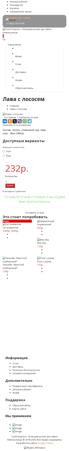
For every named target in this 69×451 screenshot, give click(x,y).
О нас (15, 363)
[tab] (34, 204)
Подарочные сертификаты (27, 386)
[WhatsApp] (24, 121)
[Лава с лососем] (13, 114)
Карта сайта (19, 408)
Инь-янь (41, 242)
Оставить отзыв (34, 212)
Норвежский (44, 224)
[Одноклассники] (10, 121)
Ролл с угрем (44, 261)
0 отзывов (10, 117)
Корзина (14, 8)
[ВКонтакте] (5, 121)
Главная (14, 105)
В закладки (8, 191)
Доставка (17, 366)
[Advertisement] (34, 319)
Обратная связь (21, 405)
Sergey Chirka (45, 443)
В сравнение (19, 191)
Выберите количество (13, 147)
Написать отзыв (28, 117)
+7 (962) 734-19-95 (15, 23)
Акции (15, 392)
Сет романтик (10, 227)
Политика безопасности (26, 370)
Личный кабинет (18, 1)
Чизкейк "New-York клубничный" (13, 266)
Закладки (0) (16, 5)
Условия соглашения (24, 373)
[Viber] (20, 121)
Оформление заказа (20, 11)
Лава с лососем (18, 109)
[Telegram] (29, 121)
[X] (15, 121)
